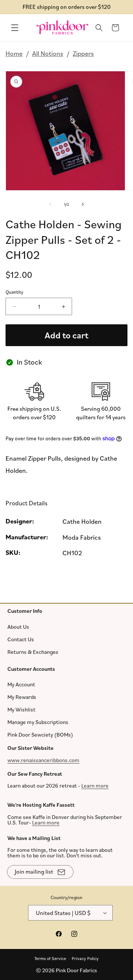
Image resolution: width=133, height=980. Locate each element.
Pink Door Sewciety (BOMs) (40, 734)
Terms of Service (50, 958)
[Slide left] (50, 204)
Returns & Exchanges (32, 651)
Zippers (83, 53)
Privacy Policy (85, 958)
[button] (15, 28)
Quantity (14, 292)
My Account (21, 684)
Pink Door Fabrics (76, 970)
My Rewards (21, 696)
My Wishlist (21, 709)
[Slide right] (83, 204)
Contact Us (20, 638)
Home (14, 53)
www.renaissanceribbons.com (43, 759)
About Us (18, 626)
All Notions (47, 53)
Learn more (95, 785)
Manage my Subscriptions (37, 721)
